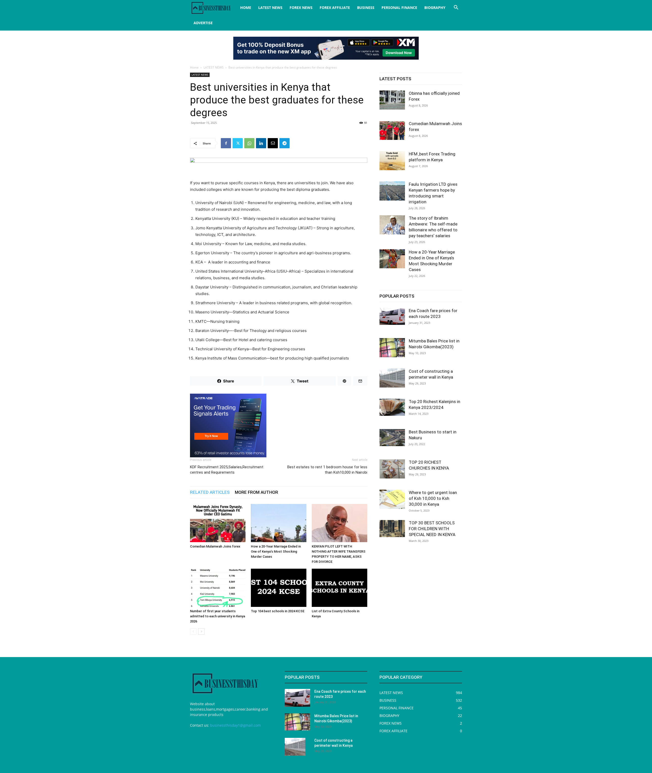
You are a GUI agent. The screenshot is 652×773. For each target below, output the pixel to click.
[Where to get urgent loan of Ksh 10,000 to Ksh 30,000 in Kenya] (392, 499)
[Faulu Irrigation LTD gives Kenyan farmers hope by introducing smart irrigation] (392, 191)
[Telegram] (284, 143)
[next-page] (201, 631)
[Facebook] (226, 143)
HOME (245, 7)
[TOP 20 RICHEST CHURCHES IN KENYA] (392, 468)
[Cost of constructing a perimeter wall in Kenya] (392, 378)
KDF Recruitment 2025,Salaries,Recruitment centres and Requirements (226, 470)
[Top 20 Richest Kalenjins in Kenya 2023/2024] (392, 407)
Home (194, 67)
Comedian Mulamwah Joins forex (215, 546)
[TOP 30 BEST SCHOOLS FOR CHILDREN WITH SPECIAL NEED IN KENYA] (392, 528)
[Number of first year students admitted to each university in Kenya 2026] (218, 588)
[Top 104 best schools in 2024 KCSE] (278, 588)
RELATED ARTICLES (210, 492)
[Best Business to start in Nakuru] (392, 437)
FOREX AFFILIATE (335, 7)
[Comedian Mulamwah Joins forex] (218, 523)
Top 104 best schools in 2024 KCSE (277, 611)
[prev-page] (193, 631)
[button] (456, 8)
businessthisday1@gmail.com (235, 725)
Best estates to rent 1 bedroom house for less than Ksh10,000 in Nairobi (327, 470)
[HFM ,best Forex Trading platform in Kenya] (392, 160)
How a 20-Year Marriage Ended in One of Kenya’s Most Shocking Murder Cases (276, 551)
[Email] (273, 143)
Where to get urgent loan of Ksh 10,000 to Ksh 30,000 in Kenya (433, 498)
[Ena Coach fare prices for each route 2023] (392, 316)
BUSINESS (365, 7)
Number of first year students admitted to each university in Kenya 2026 (217, 616)
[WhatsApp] (249, 143)
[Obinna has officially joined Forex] (392, 100)
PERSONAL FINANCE (399, 7)
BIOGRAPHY (434, 7)
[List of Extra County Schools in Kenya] (339, 588)
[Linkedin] (261, 143)
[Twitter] (238, 143)
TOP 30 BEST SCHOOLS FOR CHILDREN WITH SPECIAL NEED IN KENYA (432, 528)
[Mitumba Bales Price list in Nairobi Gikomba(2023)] (392, 347)
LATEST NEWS (270, 7)
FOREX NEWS (301, 7)
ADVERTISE (203, 22)
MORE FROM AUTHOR (256, 492)
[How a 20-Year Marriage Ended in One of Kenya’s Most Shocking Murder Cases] (278, 523)
